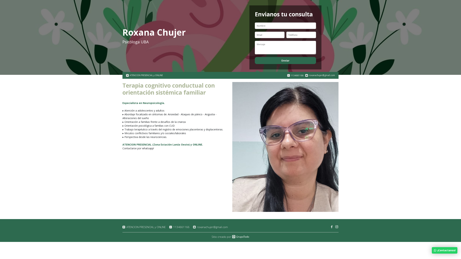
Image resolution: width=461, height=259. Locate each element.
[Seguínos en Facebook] (332, 227)
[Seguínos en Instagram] (337, 227)
